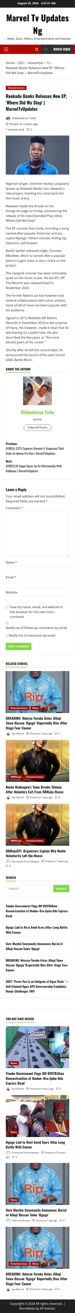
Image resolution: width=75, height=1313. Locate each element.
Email (11, 577)
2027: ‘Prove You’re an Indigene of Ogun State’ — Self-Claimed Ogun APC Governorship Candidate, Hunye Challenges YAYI (37, 986)
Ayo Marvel (17, 733)
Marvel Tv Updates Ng (37, 23)
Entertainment (16, 87)
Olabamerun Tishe (23, 118)
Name (11, 562)
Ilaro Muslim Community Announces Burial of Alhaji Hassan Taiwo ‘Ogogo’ (34, 946)
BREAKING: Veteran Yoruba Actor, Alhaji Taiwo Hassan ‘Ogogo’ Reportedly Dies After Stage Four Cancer (36, 723)
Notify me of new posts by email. (32, 635)
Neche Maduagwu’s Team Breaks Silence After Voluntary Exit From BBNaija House (34, 789)
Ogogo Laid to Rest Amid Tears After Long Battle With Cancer (35, 1144)
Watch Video (61, 49)
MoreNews (27, 1308)
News (35, 708)
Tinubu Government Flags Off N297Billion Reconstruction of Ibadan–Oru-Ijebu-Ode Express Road (37, 911)
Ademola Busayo (20, 1220)
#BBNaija (16, 776)
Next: (34, 466)
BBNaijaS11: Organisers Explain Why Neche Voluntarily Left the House (36, 853)
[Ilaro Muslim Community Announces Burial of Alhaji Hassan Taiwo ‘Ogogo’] (37, 1184)
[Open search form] (36, 49)
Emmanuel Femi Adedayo (25, 861)
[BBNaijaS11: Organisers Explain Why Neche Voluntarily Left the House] (37, 825)
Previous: (35, 448)
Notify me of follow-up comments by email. (37, 628)
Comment (14, 508)
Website (12, 592)
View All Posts (38, 427)
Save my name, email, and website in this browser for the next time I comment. (36, 612)
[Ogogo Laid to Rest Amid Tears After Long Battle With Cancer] (37, 1116)
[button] (6, 49)
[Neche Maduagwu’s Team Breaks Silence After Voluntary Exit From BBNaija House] (37, 761)
